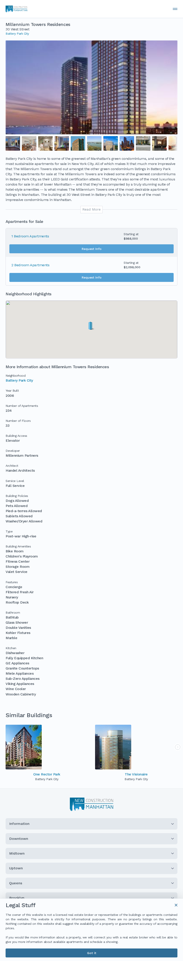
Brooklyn (16, 898)
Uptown (16, 868)
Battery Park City (17, 33)
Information (19, 824)
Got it (91, 953)
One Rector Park (46, 774)
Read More (91, 209)
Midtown (17, 853)
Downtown (18, 838)
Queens (15, 883)
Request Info (92, 249)
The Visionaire (136, 774)
